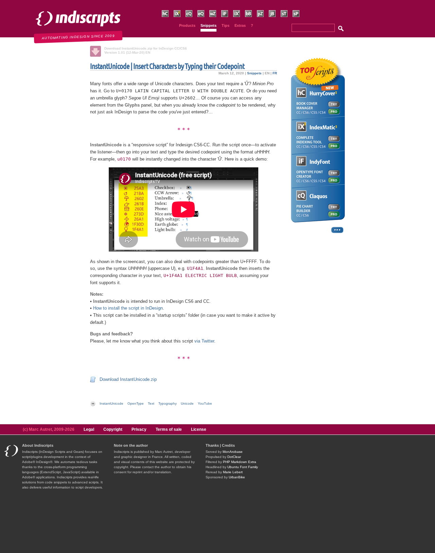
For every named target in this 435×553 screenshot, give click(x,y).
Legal (89, 429)
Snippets (208, 25)
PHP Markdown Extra (239, 462)
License (198, 429)
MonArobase (233, 452)
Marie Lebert (233, 472)
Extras (240, 25)
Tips (225, 25)
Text (151, 403)
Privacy (139, 429)
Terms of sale (169, 429)
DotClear (234, 457)
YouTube (205, 403)
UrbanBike (237, 477)
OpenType (135, 403)
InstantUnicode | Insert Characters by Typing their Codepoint (167, 66)
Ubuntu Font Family (242, 467)
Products (187, 25)
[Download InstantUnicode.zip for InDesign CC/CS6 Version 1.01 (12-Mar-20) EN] (95, 51)
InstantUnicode (111, 403)
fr (275, 73)
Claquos (192, 20)
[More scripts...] (318, 232)
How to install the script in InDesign (128, 308)
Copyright (112, 429)
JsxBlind (275, 20)
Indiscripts (15, 3)
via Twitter (204, 341)
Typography (167, 403)
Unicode (187, 403)
